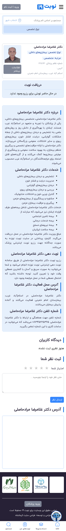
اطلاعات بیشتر (16, 69)
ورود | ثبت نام (11, 7)
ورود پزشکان (33, 504)
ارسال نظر (57, 399)
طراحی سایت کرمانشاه (25, 515)
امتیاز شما (57, 368)
